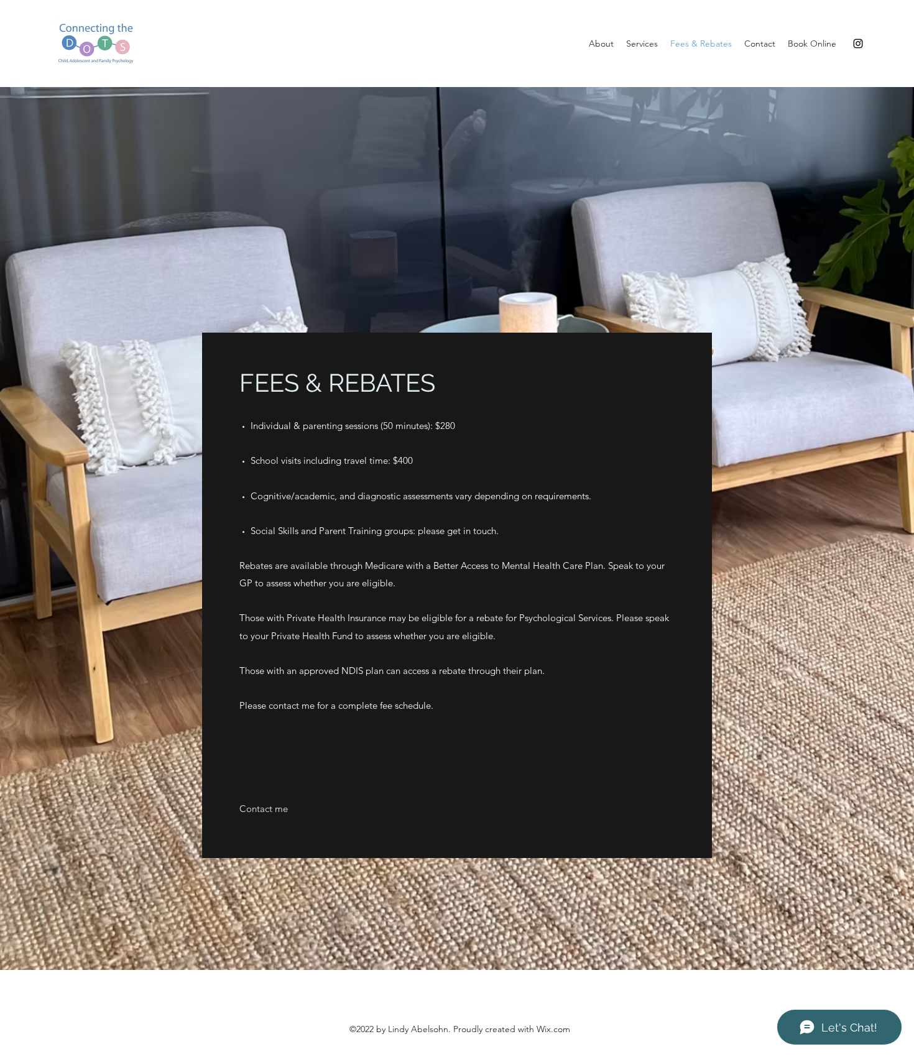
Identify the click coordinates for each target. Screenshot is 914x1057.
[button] (263, 809)
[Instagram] (858, 43)
